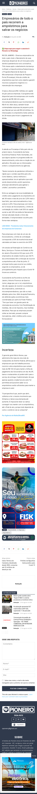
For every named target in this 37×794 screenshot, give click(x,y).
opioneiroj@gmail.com (9, 728)
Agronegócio (6, 602)
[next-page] (6, 632)
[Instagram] (18, 719)
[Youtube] (23, 719)
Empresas (21, 530)
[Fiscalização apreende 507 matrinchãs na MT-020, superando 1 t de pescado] (7, 609)
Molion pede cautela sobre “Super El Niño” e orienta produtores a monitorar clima (23, 598)
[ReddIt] (28, 42)
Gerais (14, 9)
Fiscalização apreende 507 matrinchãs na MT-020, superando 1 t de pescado (22, 609)
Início (3, 9)
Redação (7, 37)
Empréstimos (6, 532)
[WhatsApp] (18, 42)
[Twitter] (9, 42)
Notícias (8, 9)
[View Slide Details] (18, 538)
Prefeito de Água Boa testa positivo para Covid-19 (27, 563)
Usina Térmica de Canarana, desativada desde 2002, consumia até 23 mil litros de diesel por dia (9, 565)
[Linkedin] (23, 42)
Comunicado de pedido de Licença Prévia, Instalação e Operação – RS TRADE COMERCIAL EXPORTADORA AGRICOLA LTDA (23, 622)
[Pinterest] (14, 42)
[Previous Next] (18, 774)
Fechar (34, 756)
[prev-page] (3, 632)
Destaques (5, 613)
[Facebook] (4, 42)
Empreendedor (12, 530)
